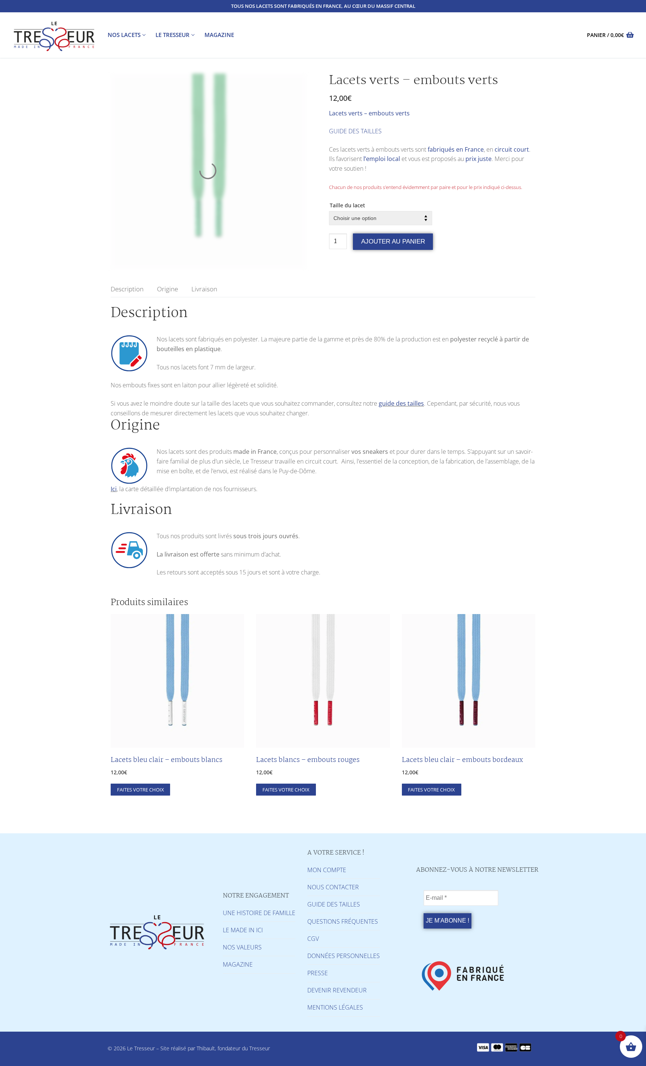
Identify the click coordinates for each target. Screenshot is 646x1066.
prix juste (478, 159)
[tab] (127, 289)
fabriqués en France (456, 149)
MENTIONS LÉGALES (335, 1007)
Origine (167, 289)
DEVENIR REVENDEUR (337, 990)
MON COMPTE (326, 870)
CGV (313, 939)
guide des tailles (401, 403)
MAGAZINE (238, 964)
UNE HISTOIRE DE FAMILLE (259, 913)
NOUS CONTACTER (333, 887)
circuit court (512, 149)
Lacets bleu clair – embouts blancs (166, 760)
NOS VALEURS (242, 947)
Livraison (204, 289)
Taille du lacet (347, 205)
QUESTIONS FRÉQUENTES (342, 921)
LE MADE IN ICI (243, 930)
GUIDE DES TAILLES (355, 131)
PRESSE (317, 973)
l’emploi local (381, 159)
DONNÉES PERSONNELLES (343, 956)
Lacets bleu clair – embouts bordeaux (462, 760)
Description (127, 289)
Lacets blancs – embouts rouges (308, 760)
